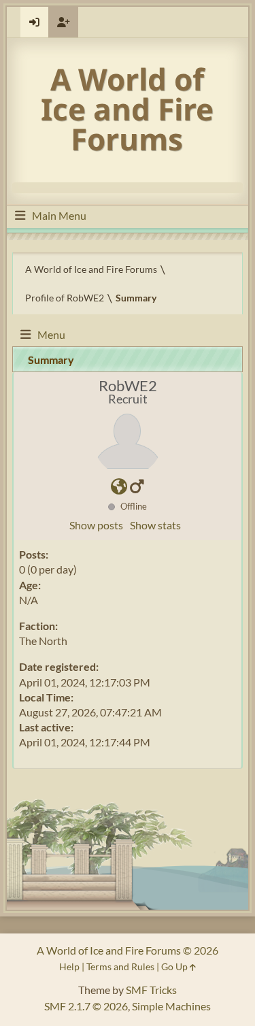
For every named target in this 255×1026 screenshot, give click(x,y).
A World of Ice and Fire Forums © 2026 (127, 950)
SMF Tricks (151, 989)
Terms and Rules (120, 966)
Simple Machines (171, 1005)
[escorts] (119, 488)
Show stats (155, 524)
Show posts (96, 524)
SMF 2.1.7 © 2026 (86, 1005)
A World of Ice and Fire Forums (127, 109)
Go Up (175, 966)
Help (69, 966)
